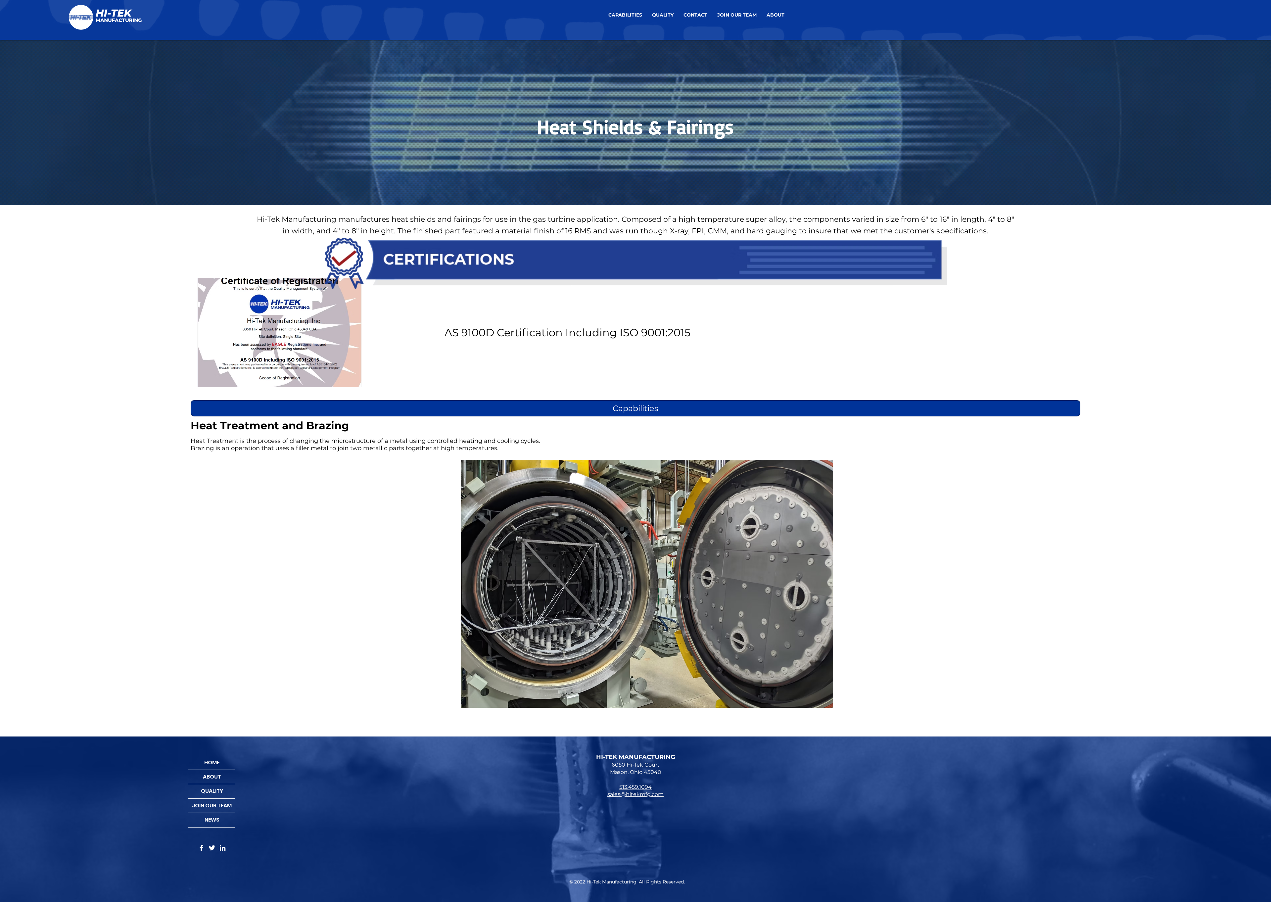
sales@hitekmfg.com (635, 794)
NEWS (212, 820)
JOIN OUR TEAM (212, 805)
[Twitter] (212, 848)
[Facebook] (201, 848)
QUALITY (212, 791)
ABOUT (212, 777)
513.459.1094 (635, 787)
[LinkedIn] (222, 848)
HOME (211, 762)
